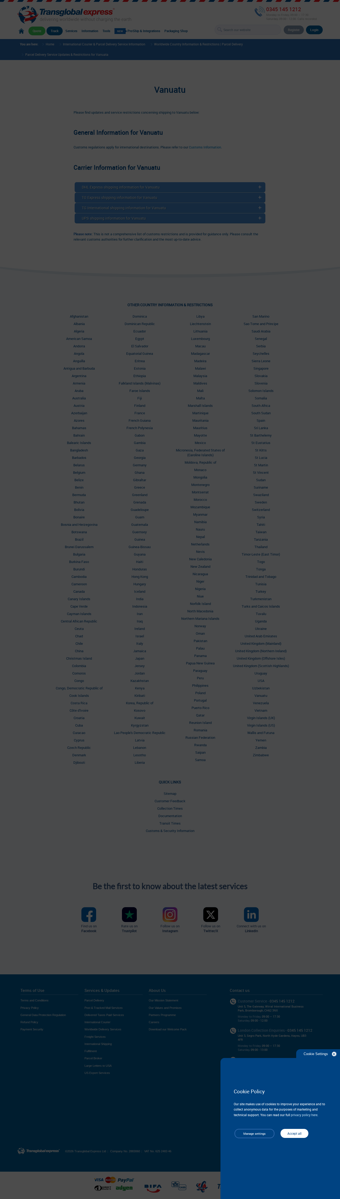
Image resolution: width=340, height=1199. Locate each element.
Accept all (294, 1133)
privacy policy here (304, 1115)
